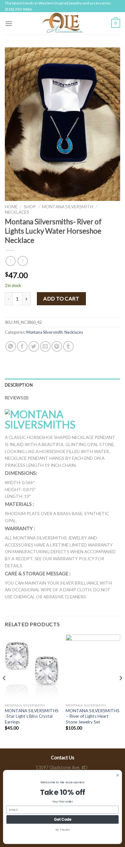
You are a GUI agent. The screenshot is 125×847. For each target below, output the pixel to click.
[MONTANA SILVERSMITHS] (62, 419)
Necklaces (17, 212)
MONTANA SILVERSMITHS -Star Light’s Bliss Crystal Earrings (32, 716)
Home (11, 206)
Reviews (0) (17, 397)
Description (19, 385)
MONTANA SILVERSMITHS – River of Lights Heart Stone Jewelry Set (93, 716)
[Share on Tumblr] (68, 346)
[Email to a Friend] (45, 346)
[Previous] (4, 691)
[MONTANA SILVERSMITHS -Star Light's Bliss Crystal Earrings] (32, 667)
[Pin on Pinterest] (57, 346)
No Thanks (62, 830)
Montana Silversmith (67, 206)
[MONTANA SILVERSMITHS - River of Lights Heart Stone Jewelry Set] (93, 667)
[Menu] (9, 23)
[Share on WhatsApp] (10, 346)
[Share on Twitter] (34, 346)
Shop (30, 206)
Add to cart (61, 298)
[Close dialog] (118, 775)
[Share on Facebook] (22, 346)
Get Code (62, 819)
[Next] (120, 691)
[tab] (62, 385)
